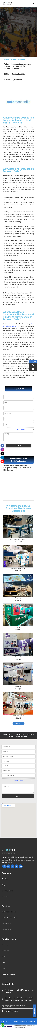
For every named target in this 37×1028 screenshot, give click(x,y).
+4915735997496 (11, 1011)
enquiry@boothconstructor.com (15, 1006)
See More (18, 723)
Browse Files (21, 429)
